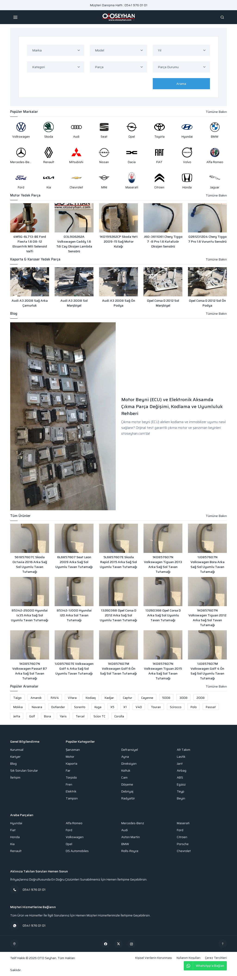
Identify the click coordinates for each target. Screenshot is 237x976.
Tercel (80, 716)
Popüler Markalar (24, 112)
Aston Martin (130, 837)
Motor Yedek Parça (25, 195)
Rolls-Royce (129, 851)
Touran (156, 707)
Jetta (16, 716)
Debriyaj (127, 791)
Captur (127, 697)
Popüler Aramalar (24, 686)
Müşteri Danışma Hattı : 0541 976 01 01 (118, 5)
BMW (125, 844)
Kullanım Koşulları (188, 957)
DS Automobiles (77, 851)
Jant (180, 763)
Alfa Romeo (74, 823)
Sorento (79, 707)
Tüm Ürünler (20, 516)
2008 (200, 697)
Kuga (97, 707)
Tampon (72, 798)
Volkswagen (75, 837)
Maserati (183, 823)
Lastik (181, 756)
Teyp (180, 791)
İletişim (15, 777)
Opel (69, 844)
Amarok (36, 697)
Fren (69, 784)
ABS (180, 777)
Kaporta (71, 763)
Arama (181, 83)
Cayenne (147, 697)
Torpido (71, 777)
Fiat (13, 830)
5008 (166, 697)
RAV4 (55, 697)
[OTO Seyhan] (14, 944)
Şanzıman (73, 749)
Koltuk (125, 770)
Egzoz (181, 784)
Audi (124, 830)
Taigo (17, 697)
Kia (12, 844)
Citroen (182, 837)
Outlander (58, 707)
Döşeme (127, 784)
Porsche (183, 844)
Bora (47, 716)
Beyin (181, 798)
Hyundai (16, 823)
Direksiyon (129, 763)
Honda (15, 837)
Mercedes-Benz (132, 823)
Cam (124, 777)
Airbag (181, 770)
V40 (139, 707)
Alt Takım (183, 749)
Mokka (18, 707)
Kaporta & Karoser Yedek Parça (35, 259)
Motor (70, 756)
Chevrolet (184, 851)
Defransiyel (129, 749)
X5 (112, 707)
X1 (125, 707)
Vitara (72, 697)
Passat (211, 707)
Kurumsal (16, 749)
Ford (69, 830)
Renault (16, 851)
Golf (32, 716)
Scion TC (99, 716)
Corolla (119, 716)
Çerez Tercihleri (216, 957)
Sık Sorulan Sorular (24, 770)
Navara (37, 707)
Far (68, 770)
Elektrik (71, 791)
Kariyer (15, 756)
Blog (13, 314)
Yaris (63, 716)
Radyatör (128, 798)
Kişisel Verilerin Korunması (153, 957)
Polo (193, 707)
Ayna (125, 756)
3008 (183, 697)
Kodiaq (91, 697)
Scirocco (175, 707)
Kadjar (109, 697)
